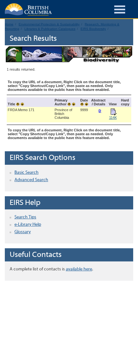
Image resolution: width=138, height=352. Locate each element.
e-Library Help (27, 224)
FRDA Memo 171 (21, 110)
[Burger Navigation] (119, 10)
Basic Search (26, 172)
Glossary (22, 232)
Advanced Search (31, 180)
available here (79, 269)
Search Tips (25, 217)
